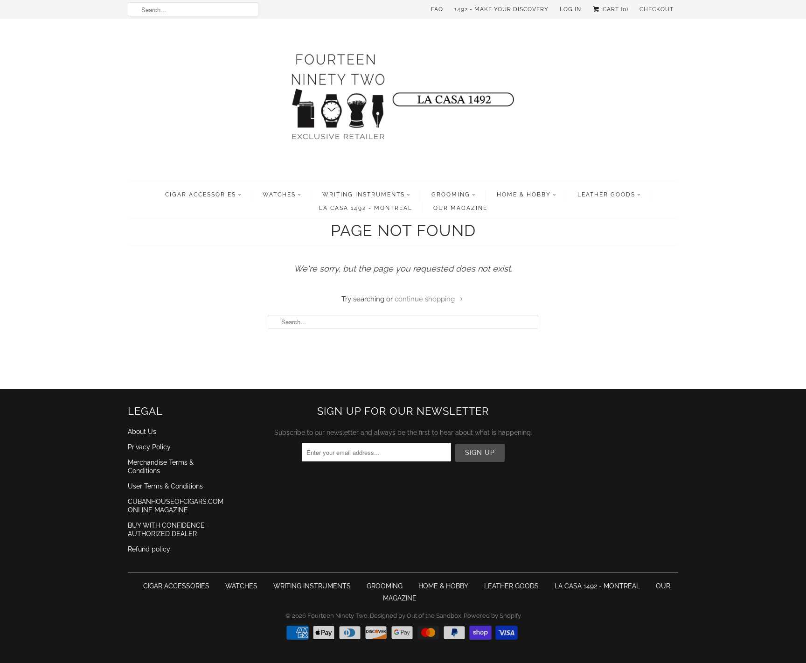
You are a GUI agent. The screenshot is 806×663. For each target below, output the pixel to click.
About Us (142, 431)
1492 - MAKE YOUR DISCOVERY (501, 9)
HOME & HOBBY (524, 194)
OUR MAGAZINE (460, 208)
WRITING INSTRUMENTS (363, 194)
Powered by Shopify (492, 615)
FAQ (437, 9)
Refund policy (149, 549)
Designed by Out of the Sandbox (415, 615)
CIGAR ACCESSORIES (200, 194)
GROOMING (450, 194)
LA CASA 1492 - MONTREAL (365, 208)
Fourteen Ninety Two (337, 615)
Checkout (656, 9)
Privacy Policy (149, 447)
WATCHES (279, 194)
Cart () (614, 9)
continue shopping (426, 299)
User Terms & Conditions (165, 486)
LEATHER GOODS (606, 194)
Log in (570, 9)
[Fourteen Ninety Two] (403, 102)
